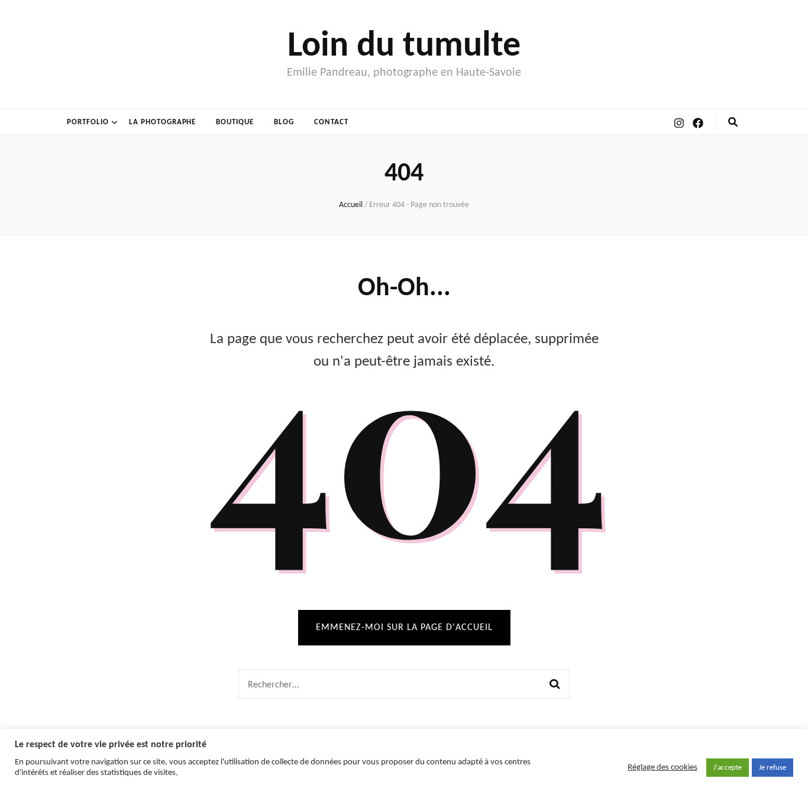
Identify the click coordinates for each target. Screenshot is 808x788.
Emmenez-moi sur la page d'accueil (404, 627)
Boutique (235, 122)
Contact (331, 122)
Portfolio (88, 122)
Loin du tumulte (404, 46)
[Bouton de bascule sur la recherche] (733, 122)
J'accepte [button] (727, 767)
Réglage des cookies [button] (662, 767)
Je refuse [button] (772, 767)
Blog (284, 122)
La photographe (162, 122)
